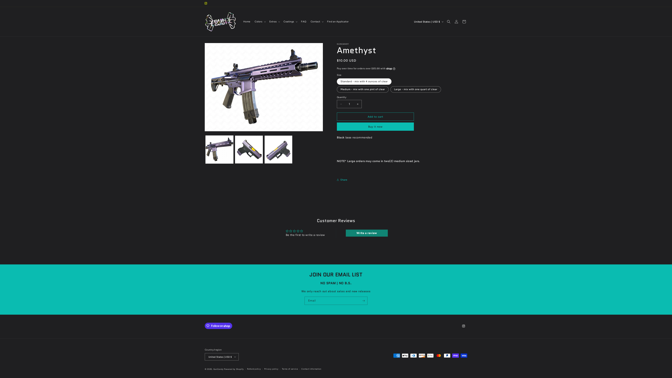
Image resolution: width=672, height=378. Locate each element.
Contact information (311, 369)
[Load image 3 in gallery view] (278, 149)
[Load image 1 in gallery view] (219, 149)
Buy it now (375, 126)
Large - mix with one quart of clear (415, 89)
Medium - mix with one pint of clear (363, 89)
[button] (260, 21)
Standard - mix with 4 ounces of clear (364, 81)
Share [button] (343, 179)
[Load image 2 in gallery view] (249, 149)
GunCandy (218, 369)
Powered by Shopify (234, 369)
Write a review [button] (366, 233)
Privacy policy (271, 369)
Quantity (341, 97)
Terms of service (290, 369)
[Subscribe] (363, 301)
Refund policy (254, 369)
